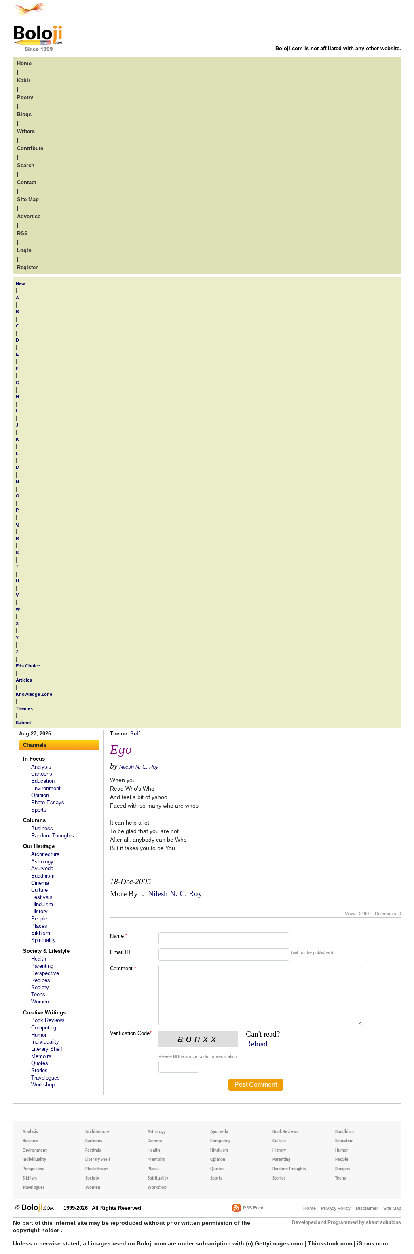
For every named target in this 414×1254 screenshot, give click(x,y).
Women (40, 1002)
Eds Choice (28, 665)
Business (42, 828)
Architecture (45, 854)
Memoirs (41, 1056)
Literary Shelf (46, 1049)
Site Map (392, 1208)
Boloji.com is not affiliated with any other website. (338, 48)
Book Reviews (48, 1020)
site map (28, 199)
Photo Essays (47, 802)
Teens (38, 994)
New (20, 283)
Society (40, 987)
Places (39, 926)
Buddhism (43, 876)
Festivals (42, 897)
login (24, 250)
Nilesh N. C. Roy (138, 767)
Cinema (40, 883)
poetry (25, 97)
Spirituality (43, 940)
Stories (39, 1070)
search (25, 165)
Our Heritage (39, 846)
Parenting (42, 966)
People (39, 919)
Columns (34, 820)
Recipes (40, 980)
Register (27, 267)
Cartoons (41, 774)
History (39, 911)
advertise (28, 216)
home (24, 63)
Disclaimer (367, 1208)
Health (38, 959)
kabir (23, 80)
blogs (24, 114)
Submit (23, 722)
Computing (43, 1027)
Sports (38, 810)
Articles (24, 680)
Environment (46, 788)
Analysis (41, 767)
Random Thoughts (52, 836)
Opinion (40, 795)
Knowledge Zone (34, 694)
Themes (24, 708)
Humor (38, 1035)
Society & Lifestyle (46, 951)
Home (309, 1208)
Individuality (45, 1042)
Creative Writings (44, 1013)
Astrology (42, 862)
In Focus (34, 759)
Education (43, 781)
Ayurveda (42, 868)
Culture (39, 890)
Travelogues (45, 1078)
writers (26, 131)
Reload (257, 1043)
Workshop (43, 1085)
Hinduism (42, 904)
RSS (22, 233)
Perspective (45, 973)
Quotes (39, 1063)
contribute (30, 148)
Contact (26, 182)
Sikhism (40, 933)
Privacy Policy (336, 1208)
